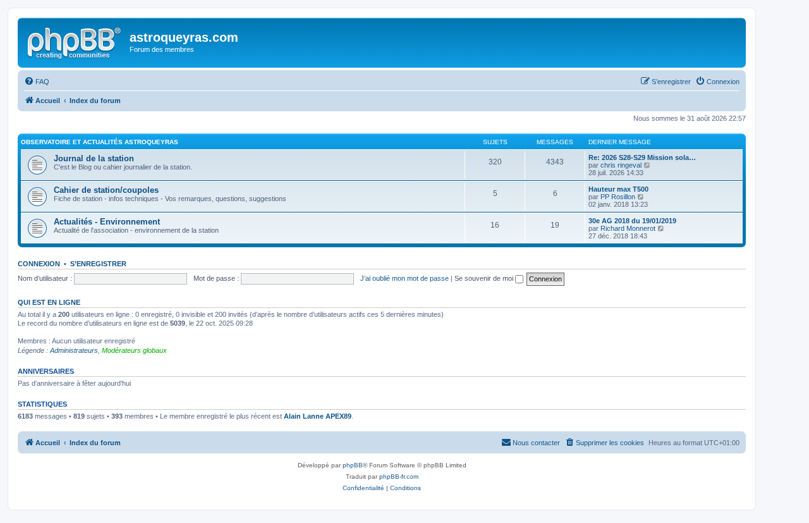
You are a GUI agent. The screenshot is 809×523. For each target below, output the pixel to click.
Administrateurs (74, 350)
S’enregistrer (98, 264)
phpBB (353, 465)
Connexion (39, 264)
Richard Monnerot (627, 228)
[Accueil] (75, 41)
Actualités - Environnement (107, 221)
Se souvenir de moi (484, 278)
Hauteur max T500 (618, 189)
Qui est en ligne (49, 302)
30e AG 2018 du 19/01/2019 (632, 221)
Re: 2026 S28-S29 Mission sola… (642, 157)
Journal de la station (94, 158)
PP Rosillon (617, 196)
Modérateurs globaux (134, 350)
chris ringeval (621, 165)
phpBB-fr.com (398, 476)
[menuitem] (36, 81)
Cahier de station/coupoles (106, 190)
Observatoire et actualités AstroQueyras (99, 141)
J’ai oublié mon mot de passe (404, 278)
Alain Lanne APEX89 (317, 416)
